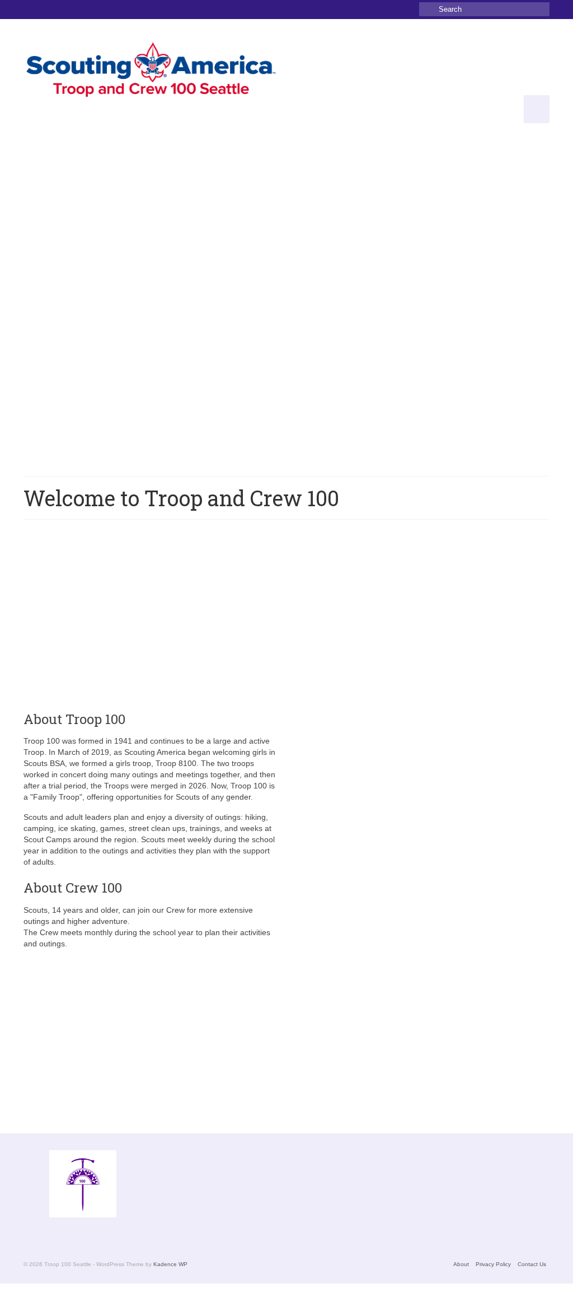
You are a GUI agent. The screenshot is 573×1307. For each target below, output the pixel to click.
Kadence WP (170, 1264)
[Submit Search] (427, 9)
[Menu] (536, 109)
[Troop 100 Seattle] (151, 71)
